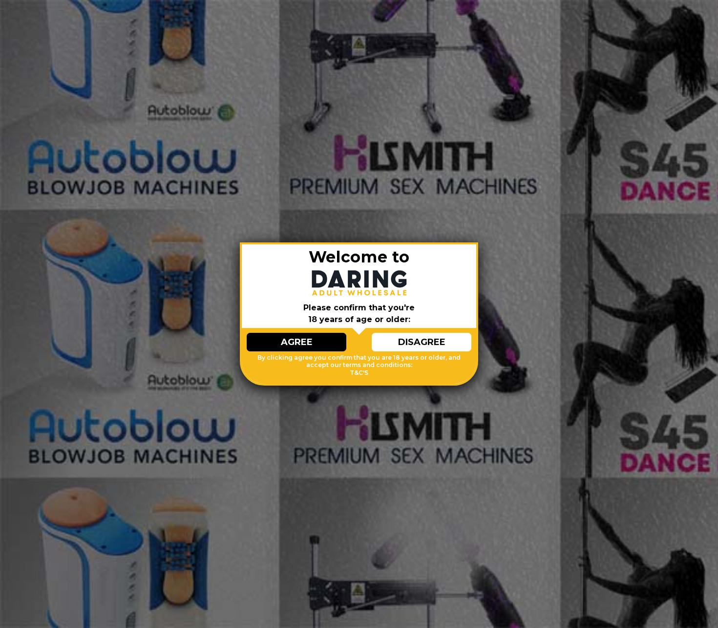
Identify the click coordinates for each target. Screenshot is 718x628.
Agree (297, 342)
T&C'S (359, 372)
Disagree (421, 342)
